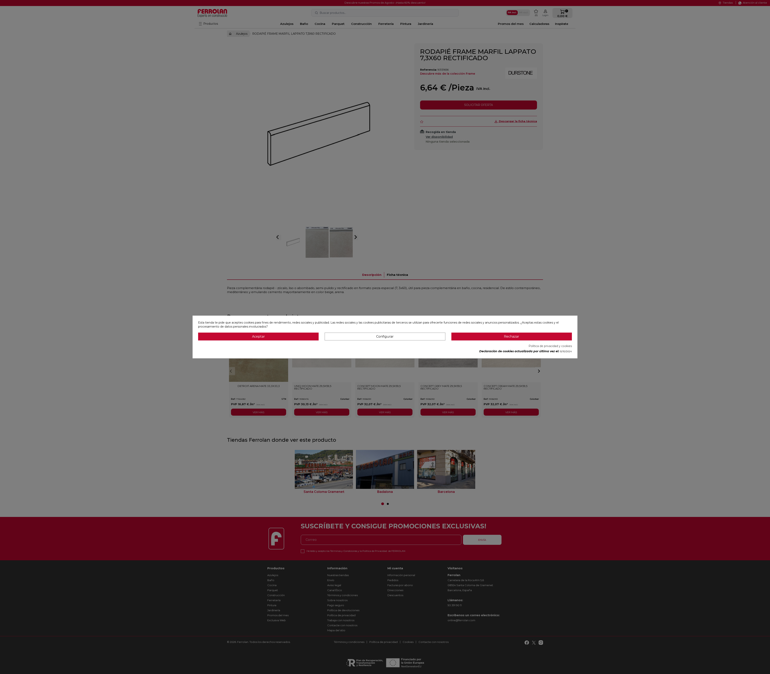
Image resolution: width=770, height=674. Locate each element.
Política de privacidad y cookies (550, 346)
